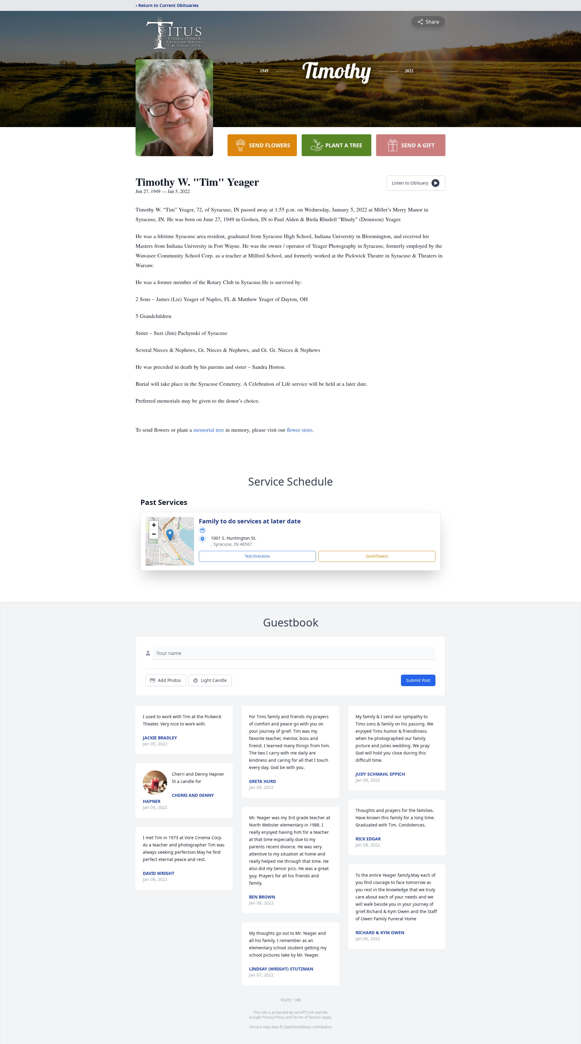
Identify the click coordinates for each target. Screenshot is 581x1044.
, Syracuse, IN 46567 (231, 544)
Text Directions (257, 556)
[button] (170, 535)
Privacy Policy (273, 1017)
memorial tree (208, 429)
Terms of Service (307, 1017)
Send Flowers (377, 556)
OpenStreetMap (297, 1026)
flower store (299, 429)
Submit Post (418, 680)
